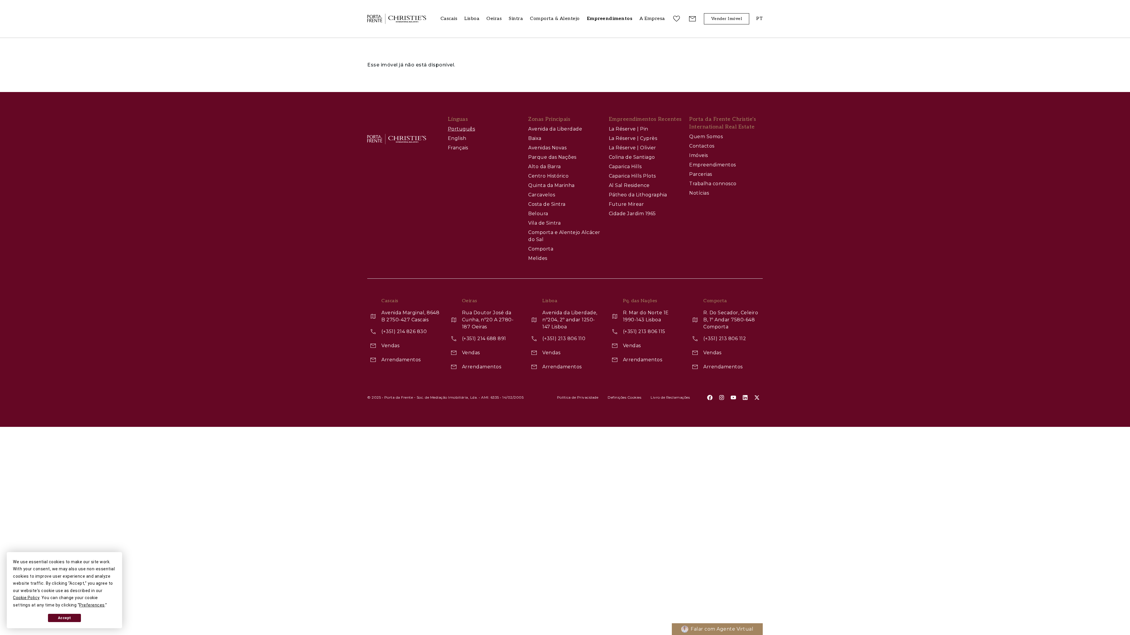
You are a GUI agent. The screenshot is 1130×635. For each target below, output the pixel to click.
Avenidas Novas (547, 148)
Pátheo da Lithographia (638, 195)
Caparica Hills (625, 166)
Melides (537, 258)
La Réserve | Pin (628, 129)
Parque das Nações (552, 157)
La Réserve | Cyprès (633, 138)
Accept (64, 618)
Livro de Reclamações (670, 397)
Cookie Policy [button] (26, 597)
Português (461, 129)
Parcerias (700, 174)
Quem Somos (706, 136)
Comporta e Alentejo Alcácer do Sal (564, 236)
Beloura (538, 213)
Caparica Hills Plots (632, 176)
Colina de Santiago (632, 157)
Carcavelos (541, 195)
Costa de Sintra (547, 204)
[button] (652, 19)
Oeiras (494, 18)
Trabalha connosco (713, 183)
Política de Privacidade (578, 397)
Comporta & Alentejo (555, 18)
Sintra (516, 18)
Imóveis (698, 155)
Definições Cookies (624, 397)
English (457, 138)
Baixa (534, 138)
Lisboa (471, 18)
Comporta (540, 249)
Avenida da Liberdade (555, 129)
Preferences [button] (92, 605)
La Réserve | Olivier (632, 148)
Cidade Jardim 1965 (632, 213)
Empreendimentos (712, 165)
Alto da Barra (544, 166)
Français (458, 148)
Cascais (449, 18)
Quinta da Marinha (551, 185)
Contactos (701, 146)
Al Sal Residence (629, 185)
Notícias (699, 193)
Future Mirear (626, 204)
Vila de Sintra (544, 223)
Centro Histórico (548, 176)
